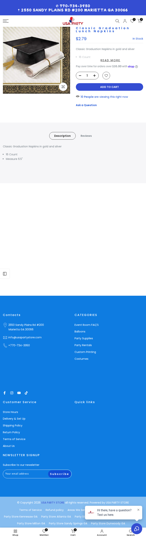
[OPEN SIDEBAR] (5, 273)
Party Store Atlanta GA (56, 516)
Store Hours (10, 412)
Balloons (80, 331)
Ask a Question (86, 105)
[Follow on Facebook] (4, 393)
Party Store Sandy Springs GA (68, 523)
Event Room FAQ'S (87, 325)
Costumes (81, 359)
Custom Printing (85, 352)
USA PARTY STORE (53, 502)
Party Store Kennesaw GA (20, 516)
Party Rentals (83, 345)
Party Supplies (84, 338)
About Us (9, 446)
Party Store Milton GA (31, 523)
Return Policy (11, 432)
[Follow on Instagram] (11, 393)
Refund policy (55, 510)
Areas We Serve (77, 510)
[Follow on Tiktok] (26, 393)
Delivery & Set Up (14, 419)
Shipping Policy (12, 425)
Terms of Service (14, 439)
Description (62, 136)
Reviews (86, 136)
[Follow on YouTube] (19, 393)
